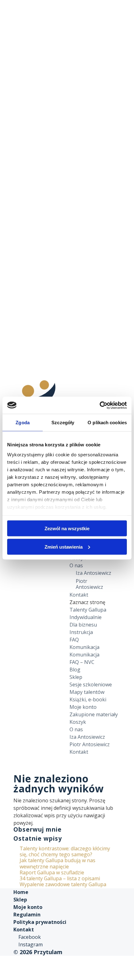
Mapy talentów (86, 692)
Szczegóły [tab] (62, 422)
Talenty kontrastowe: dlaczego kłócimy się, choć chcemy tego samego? (65, 851)
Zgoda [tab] (23, 422)
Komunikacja (84, 647)
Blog (74, 669)
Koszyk (77, 721)
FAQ (74, 639)
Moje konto (83, 707)
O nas (76, 565)
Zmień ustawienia (64, 546)
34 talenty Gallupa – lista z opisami (60, 878)
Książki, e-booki (87, 699)
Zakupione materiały (93, 714)
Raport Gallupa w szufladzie (52, 872)
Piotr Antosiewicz (89, 584)
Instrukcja (81, 632)
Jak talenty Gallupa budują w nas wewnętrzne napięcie (57, 863)
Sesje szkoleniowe (90, 684)
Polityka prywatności (39, 922)
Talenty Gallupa (87, 609)
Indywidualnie (85, 617)
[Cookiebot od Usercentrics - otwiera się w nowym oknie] (99, 405)
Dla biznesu (83, 624)
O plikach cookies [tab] (107, 422)
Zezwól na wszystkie (67, 528)
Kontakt (78, 594)
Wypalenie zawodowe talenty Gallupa (63, 884)
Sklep (75, 677)
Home (20, 892)
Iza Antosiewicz (93, 572)
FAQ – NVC (81, 662)
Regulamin (27, 914)
